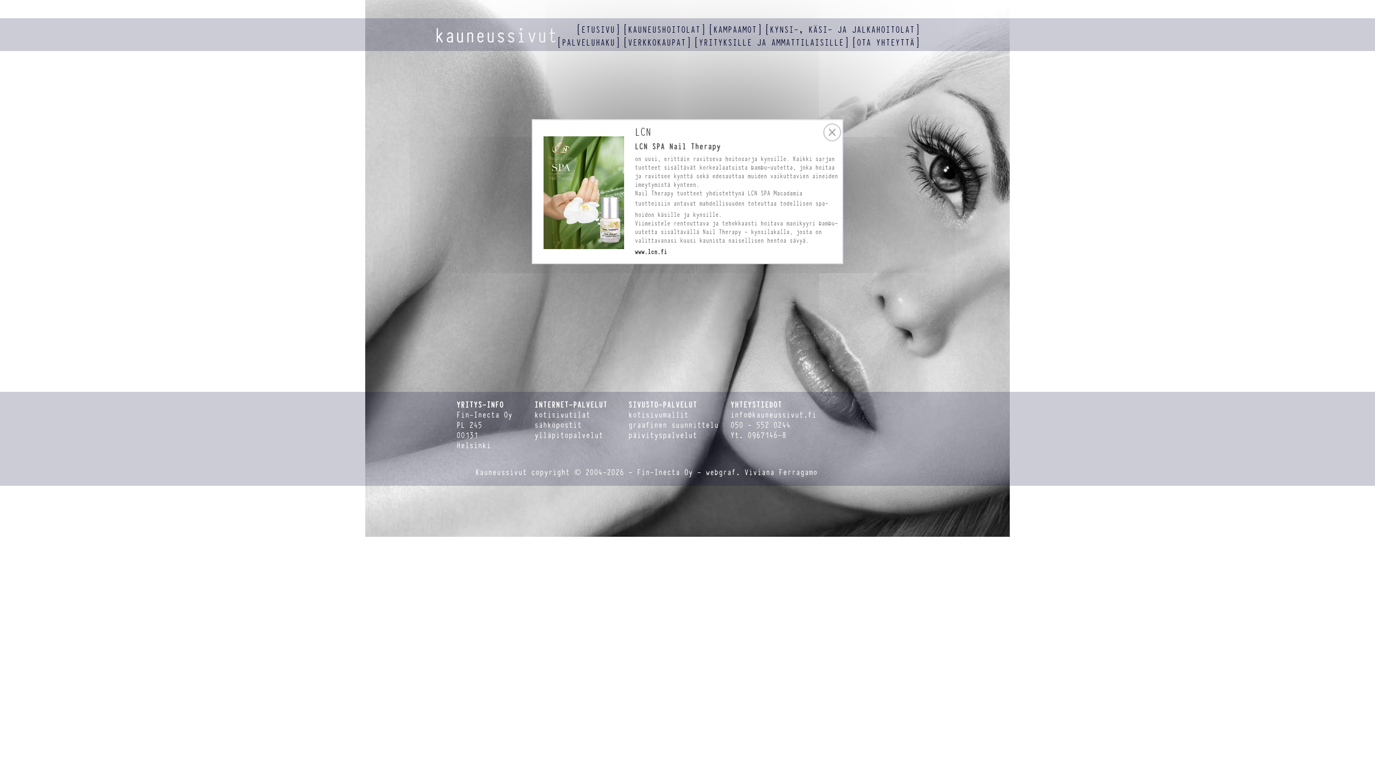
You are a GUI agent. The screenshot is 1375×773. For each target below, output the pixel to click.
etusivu (598, 29)
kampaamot (735, 29)
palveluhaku (588, 42)
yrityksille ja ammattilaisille (771, 42)
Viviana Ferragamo (780, 473)
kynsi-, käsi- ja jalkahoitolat (842, 29)
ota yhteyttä (886, 42)
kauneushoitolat (664, 29)
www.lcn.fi (651, 251)
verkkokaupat (657, 42)
